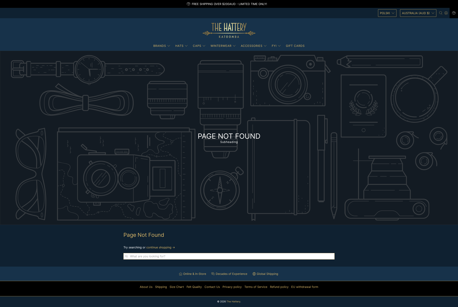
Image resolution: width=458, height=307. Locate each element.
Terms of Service (255, 287)
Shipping (161, 287)
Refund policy (279, 287)
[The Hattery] (229, 30)
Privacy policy (232, 287)
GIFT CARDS (295, 46)
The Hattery (233, 301)
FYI (274, 46)
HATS (179, 46)
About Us (146, 287)
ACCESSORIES (251, 46)
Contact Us (212, 287)
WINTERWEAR (221, 46)
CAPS (197, 46)
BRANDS (159, 46)
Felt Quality (194, 287)
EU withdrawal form (304, 287)
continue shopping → (160, 247)
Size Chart (177, 287)
